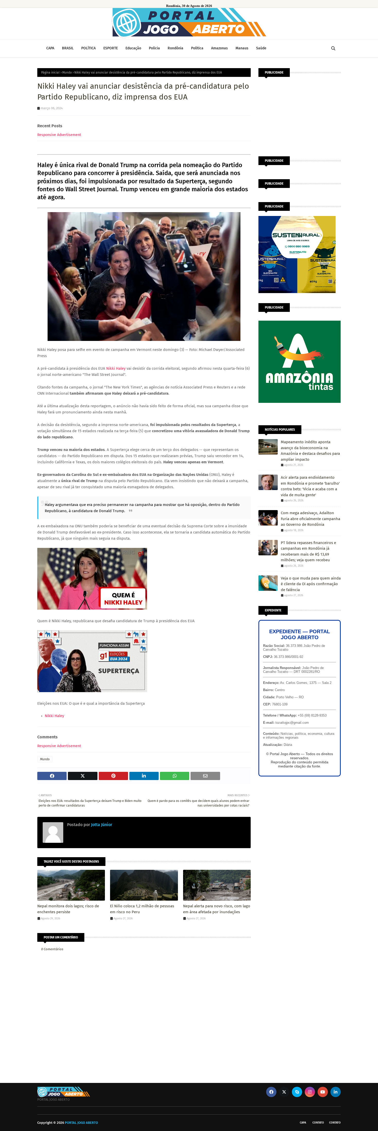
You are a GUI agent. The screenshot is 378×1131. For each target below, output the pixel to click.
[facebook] (271, 1092)
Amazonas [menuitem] (219, 48)
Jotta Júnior (101, 824)
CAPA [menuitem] (50, 48)
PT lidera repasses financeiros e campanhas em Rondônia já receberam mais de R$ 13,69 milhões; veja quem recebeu (308, 551)
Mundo (67, 72)
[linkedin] (335, 1092)
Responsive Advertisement (59, 135)
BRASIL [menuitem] (68, 48)
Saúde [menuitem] (261, 48)
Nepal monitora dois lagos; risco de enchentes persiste (68, 909)
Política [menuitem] (197, 48)
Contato (318, 1122)
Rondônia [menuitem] (175, 48)
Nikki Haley (115, 368)
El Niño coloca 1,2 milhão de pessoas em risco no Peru (142, 909)
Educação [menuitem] (133, 48)
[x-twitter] (284, 1092)
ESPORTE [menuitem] (110, 48)
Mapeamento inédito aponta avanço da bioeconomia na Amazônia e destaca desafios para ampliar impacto (310, 451)
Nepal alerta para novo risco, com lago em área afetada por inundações (216, 909)
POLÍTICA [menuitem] (88, 48)
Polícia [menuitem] (154, 48)
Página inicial (50, 72)
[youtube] (323, 1092)
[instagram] (310, 1092)
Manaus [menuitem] (242, 48)
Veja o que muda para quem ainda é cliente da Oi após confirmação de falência (311, 584)
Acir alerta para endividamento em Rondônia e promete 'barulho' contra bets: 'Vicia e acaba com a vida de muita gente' (310, 486)
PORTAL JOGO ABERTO (81, 1123)
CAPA (303, 1122)
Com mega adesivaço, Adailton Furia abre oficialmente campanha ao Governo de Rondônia (310, 519)
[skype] (297, 1092)
